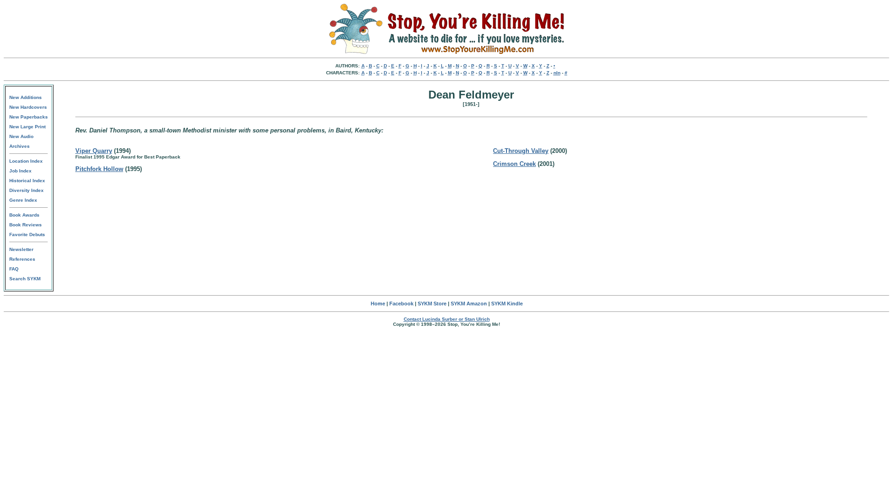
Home (378, 303)
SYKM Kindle (507, 303)
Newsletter (21, 249)
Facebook (401, 303)
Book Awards (24, 215)
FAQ (14, 268)
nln (556, 72)
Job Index (20, 170)
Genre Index (23, 200)
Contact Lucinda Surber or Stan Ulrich (447, 319)
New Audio (21, 136)
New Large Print (27, 126)
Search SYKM (24, 278)
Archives (19, 146)
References (22, 259)
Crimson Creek (514, 163)
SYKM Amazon (469, 303)
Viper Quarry (93, 150)
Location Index (26, 161)
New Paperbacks (28, 116)
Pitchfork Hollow (99, 168)
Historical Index (27, 180)
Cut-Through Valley (520, 150)
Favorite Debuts (27, 234)
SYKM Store (432, 303)
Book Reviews (25, 224)
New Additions (25, 97)
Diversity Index (26, 190)
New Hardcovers (28, 107)
